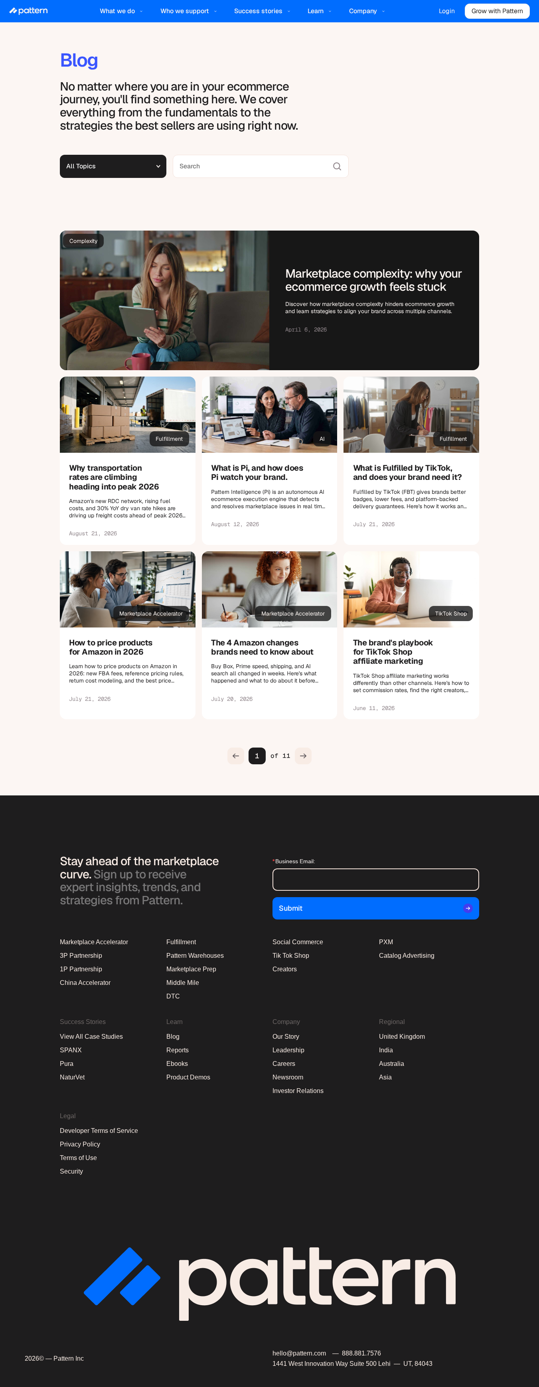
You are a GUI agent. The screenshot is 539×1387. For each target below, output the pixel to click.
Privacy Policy (80, 1144)
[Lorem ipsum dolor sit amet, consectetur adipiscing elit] (269, 300)
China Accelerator (85, 982)
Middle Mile (182, 982)
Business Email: (293, 861)
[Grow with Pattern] (497, 11)
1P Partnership (81, 969)
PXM (386, 942)
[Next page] (303, 756)
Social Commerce (297, 942)
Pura (66, 1063)
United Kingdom (402, 1036)
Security (71, 1171)
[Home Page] (28, 11)
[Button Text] (127, 461)
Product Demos (188, 1077)
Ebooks (177, 1063)
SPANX (71, 1050)
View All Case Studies (91, 1036)
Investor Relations (298, 1090)
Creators (284, 969)
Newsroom (287, 1077)
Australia (391, 1063)
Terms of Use (78, 1157)
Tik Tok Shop (290, 955)
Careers (283, 1063)
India (386, 1050)
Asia (385, 1077)
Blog (173, 1036)
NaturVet (72, 1077)
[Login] (447, 11)
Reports (177, 1050)
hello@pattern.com (299, 1353)
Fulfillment (181, 942)
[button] (122, 11)
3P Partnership (81, 955)
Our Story (285, 1036)
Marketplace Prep (191, 969)
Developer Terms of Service (99, 1130)
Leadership (288, 1050)
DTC (173, 996)
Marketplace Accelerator (94, 942)
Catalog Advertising (406, 955)
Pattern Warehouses (195, 955)
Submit (290, 908)
